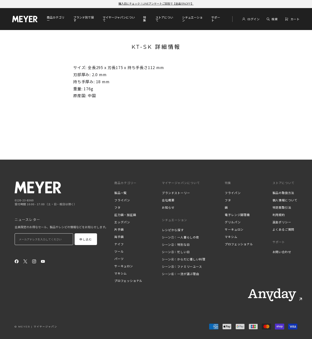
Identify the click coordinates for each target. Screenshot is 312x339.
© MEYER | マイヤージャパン (36, 326)
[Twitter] (25, 261)
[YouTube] (43, 261)
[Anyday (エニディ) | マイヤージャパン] (272, 295)
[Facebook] (17, 261)
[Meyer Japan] (38, 187)
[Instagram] (34, 261)
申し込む (85, 239)
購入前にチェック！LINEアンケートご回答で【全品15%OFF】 (156, 3)
